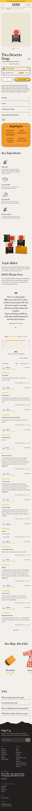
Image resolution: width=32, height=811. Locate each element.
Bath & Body (4, 754)
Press (17, 759)
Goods (2, 756)
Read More (4, 778)
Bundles (3, 757)
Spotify (3, 788)
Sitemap (18, 766)
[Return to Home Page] (16, 5)
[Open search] (26, 5)
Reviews (18, 754)
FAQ (17, 750)
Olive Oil (3, 749)
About (17, 749)
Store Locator (5, 797)
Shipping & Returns (6, 804)
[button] (15, 48)
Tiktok (3, 791)
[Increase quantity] (11, 79)
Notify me (10, 676)
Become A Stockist (21, 763)
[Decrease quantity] (3, 79)
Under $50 (8, 8)
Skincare (3, 752)
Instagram (4, 786)
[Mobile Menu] (2, 4)
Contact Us (19, 752)
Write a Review (25, 358)
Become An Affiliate (21, 764)
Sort (16, 363)
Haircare (3, 750)
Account (18, 756)
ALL (2, 8)
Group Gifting (4, 759)
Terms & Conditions (6, 806)
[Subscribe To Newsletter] (28, 740)
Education (18, 761)
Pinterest (4, 790)
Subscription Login (21, 757)
